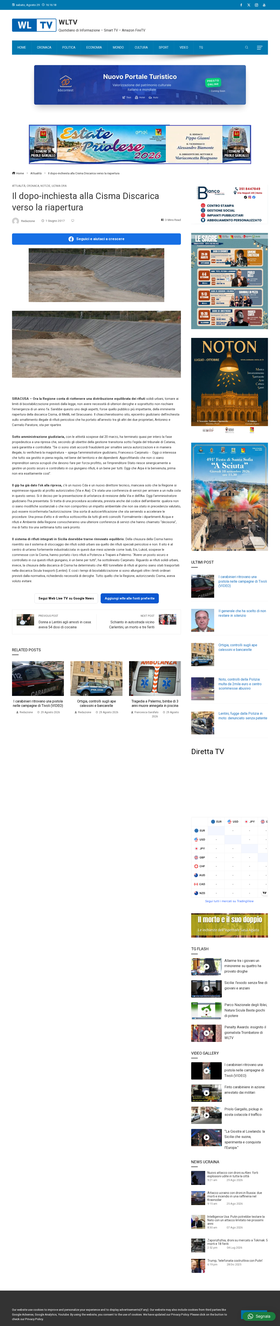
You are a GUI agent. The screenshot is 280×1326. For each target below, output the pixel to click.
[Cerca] (247, 47)
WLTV (68, 22)
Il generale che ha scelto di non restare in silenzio (242, 613)
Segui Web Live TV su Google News (66, 598)
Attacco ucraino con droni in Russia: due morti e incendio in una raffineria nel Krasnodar (234, 1196)
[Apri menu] (260, 48)
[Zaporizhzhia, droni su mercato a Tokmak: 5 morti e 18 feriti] (198, 1245)
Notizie (45, 186)
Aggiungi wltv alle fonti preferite (130, 598)
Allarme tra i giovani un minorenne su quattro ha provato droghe (242, 966)
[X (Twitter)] (249, 5)
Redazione (28, 220)
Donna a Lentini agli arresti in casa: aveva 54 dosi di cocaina (64, 621)
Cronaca (33, 186)
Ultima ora (59, 186)
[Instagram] (256, 5)
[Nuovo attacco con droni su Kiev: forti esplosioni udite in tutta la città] (198, 1178)
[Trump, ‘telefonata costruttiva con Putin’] (198, 1266)
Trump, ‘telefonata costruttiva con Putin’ (235, 1260)
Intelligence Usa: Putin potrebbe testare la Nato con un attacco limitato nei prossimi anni (236, 1220)
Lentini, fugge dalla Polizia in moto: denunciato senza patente (243, 715)
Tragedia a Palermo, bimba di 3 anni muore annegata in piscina (154, 703)
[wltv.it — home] (34, 25)
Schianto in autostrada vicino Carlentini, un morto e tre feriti (131, 621)
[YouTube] (264, 5)
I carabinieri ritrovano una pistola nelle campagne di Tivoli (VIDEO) (38, 703)
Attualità (18, 186)
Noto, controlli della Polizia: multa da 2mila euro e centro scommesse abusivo (240, 684)
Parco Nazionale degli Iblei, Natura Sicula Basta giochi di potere (245, 1010)
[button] (259, 1316)
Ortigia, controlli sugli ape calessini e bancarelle (96, 703)
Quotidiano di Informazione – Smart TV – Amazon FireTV (102, 30)
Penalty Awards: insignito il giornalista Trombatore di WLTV (245, 1032)
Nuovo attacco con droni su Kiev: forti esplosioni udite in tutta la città (232, 1174)
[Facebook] (241, 5)
